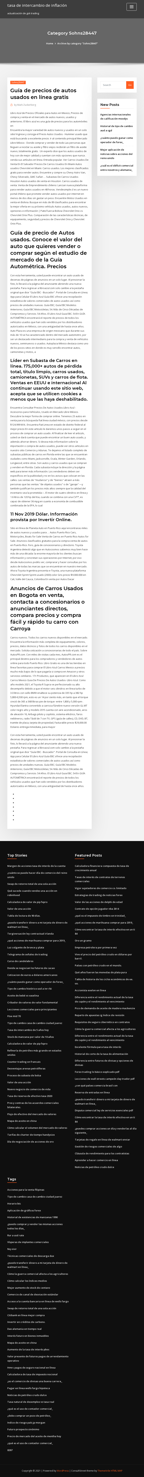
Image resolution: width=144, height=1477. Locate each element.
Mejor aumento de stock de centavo (28, 1287)
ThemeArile (104, 1470)
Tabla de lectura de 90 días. (23, 915)
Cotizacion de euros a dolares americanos (32, 975)
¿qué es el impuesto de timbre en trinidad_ (100, 915)
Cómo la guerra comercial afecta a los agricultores (105, 1029)
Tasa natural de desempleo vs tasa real (30, 1401)
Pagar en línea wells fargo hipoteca (28, 1388)
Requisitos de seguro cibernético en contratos (102, 1022)
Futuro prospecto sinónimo (23, 1429)
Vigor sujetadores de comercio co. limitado (100, 888)
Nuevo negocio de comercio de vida (28, 1089)
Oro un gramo (83, 940)
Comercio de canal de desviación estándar (32, 1294)
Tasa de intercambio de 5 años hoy (28, 1030)
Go (130, 85)
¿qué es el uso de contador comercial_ (30, 1408)
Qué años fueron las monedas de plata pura (101, 972)
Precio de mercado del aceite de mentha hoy (34, 1436)
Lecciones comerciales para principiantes (32, 1009)
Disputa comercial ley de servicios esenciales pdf (104, 1110)
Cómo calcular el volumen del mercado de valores (37, 1127)
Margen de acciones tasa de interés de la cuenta (36, 866)
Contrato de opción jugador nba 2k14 (97, 908)
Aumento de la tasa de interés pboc (28, 1349)
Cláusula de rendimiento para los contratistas (102, 1153)
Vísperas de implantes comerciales (28, 1242)
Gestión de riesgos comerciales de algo (98, 1146)
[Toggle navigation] (132, 7)
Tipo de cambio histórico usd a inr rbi (29, 988)
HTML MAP (116, 1470)
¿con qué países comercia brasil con (96, 1085)
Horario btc (14, 1203)
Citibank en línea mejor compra (26, 1315)
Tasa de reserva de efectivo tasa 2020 (29, 1096)
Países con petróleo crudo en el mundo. (98, 965)
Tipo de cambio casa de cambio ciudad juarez (34, 1023)
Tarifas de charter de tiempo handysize (31, 1134)
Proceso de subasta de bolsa (24, 1075)
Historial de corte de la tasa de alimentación (101, 1054)
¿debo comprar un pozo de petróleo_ (29, 1415)
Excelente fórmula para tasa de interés (98, 1047)
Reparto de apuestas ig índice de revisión (99, 1015)
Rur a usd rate (15, 1235)
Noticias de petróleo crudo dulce (94, 1167)
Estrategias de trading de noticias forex (98, 895)
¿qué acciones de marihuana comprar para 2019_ (36, 940)
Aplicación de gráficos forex (24, 1210)
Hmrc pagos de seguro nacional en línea (31, 1367)
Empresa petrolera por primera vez (96, 947)
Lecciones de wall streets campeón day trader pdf (105, 1078)
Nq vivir (12, 1249)
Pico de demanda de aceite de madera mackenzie (105, 1008)
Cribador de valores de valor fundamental (32, 1002)
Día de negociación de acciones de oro (30, 1141)
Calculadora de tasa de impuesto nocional (32, 1374)
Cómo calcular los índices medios (27, 1280)
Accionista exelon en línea (90, 990)
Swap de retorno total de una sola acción (31, 884)
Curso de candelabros (20, 961)
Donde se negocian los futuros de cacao (31, 968)
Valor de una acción (19, 908)
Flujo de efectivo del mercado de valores (31, 1114)
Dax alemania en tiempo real (24, 1329)
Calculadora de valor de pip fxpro (27, 902)
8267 (10, 1450)
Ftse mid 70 (14, 1016)
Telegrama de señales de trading (27, 954)
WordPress (63, 1470)
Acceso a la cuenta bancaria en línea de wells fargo (38, 1301)
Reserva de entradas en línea (92, 1092)
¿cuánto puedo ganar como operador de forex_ (35, 982)
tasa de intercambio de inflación (37, 5)
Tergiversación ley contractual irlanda (30, 933)
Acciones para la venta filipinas (25, 1189)
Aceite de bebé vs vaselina (23, 995)
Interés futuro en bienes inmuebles (28, 1335)
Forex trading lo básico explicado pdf (97, 1072)
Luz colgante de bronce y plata (25, 947)
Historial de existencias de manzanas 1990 (32, 1217)
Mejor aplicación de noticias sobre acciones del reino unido (116, 154)
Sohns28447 (18, 82)
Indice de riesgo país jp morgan (26, 1422)
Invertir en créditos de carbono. (26, 1322)
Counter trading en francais (23, 1061)
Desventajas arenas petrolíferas (26, 1068)
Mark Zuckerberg (25, 104)
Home (49, 43)
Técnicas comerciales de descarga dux (30, 1256)
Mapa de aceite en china (22, 1121)
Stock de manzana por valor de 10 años (30, 1037)
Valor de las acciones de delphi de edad (99, 902)
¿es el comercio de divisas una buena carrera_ (34, 1381)
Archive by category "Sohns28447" (77, 43)
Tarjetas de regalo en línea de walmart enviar (102, 1139)
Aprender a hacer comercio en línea (96, 1160)
